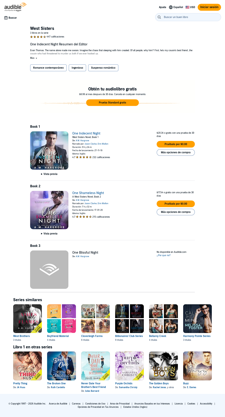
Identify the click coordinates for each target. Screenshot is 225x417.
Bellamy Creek (157, 336)
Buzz (186, 383)
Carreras (76, 403)
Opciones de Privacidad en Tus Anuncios (98, 407)
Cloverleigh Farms (92, 336)
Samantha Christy (128, 387)
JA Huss (21, 387)
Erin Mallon (103, 144)
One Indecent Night (86, 133)
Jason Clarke (91, 144)
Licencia (179, 403)
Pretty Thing (20, 383)
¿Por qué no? (164, 255)
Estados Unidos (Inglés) (135, 407)
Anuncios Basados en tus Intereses (152, 403)
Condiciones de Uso (95, 403)
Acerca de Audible (58, 403)
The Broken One (56, 383)
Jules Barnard (92, 391)
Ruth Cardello (58, 387)
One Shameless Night (88, 193)
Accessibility (206, 403)
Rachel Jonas (159, 387)
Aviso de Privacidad (120, 403)
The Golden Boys (159, 383)
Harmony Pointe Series (197, 336)
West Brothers (21, 336)
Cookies (191, 403)
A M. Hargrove (82, 140)
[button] (34, 58)
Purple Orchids (123, 383)
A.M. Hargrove (82, 256)
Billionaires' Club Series (129, 336)
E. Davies (191, 387)
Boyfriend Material (58, 336)
